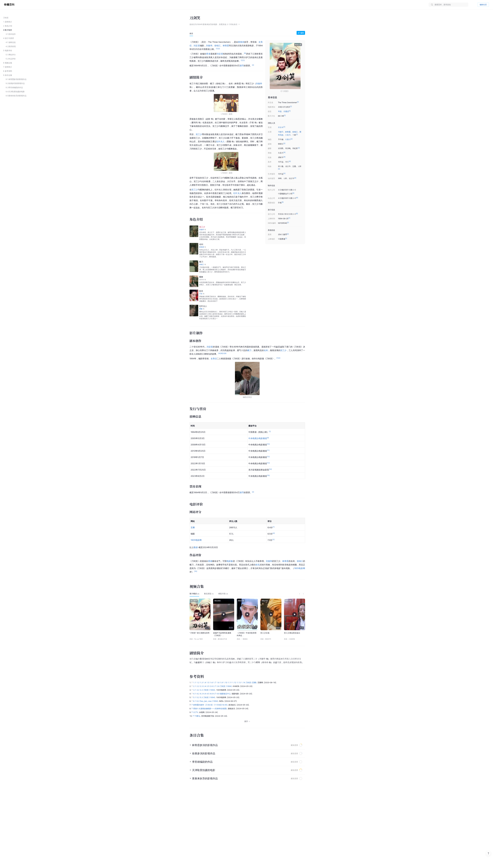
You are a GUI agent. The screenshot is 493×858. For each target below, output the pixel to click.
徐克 (257, 564)
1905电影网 (196, 540)
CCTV (195, 712)
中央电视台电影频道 (257, 438)
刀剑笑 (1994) (226, 686)
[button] (247, 745)
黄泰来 (280, 127)
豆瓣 (193, 527)
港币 (242, 65)
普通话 (286, 111)
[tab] (191, 33)
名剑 (266, 350)
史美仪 (288, 139)
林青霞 (288, 132)
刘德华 (280, 132)
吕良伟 (288, 135)
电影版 (230, 561)
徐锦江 (295, 132)
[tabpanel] (247, 306)
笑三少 (199, 134)
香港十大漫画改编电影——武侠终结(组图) (210, 708)
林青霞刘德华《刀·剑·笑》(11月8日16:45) (210, 705)
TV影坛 (197, 716)
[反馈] (488, 853)
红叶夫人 (220, 141)
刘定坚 (197, 45)
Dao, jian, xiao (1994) (209, 701)
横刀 (249, 350)
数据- (196, 547)
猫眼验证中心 (225, 694)
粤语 (280, 111)
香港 (208, 53)
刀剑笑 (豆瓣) (251, 682)
